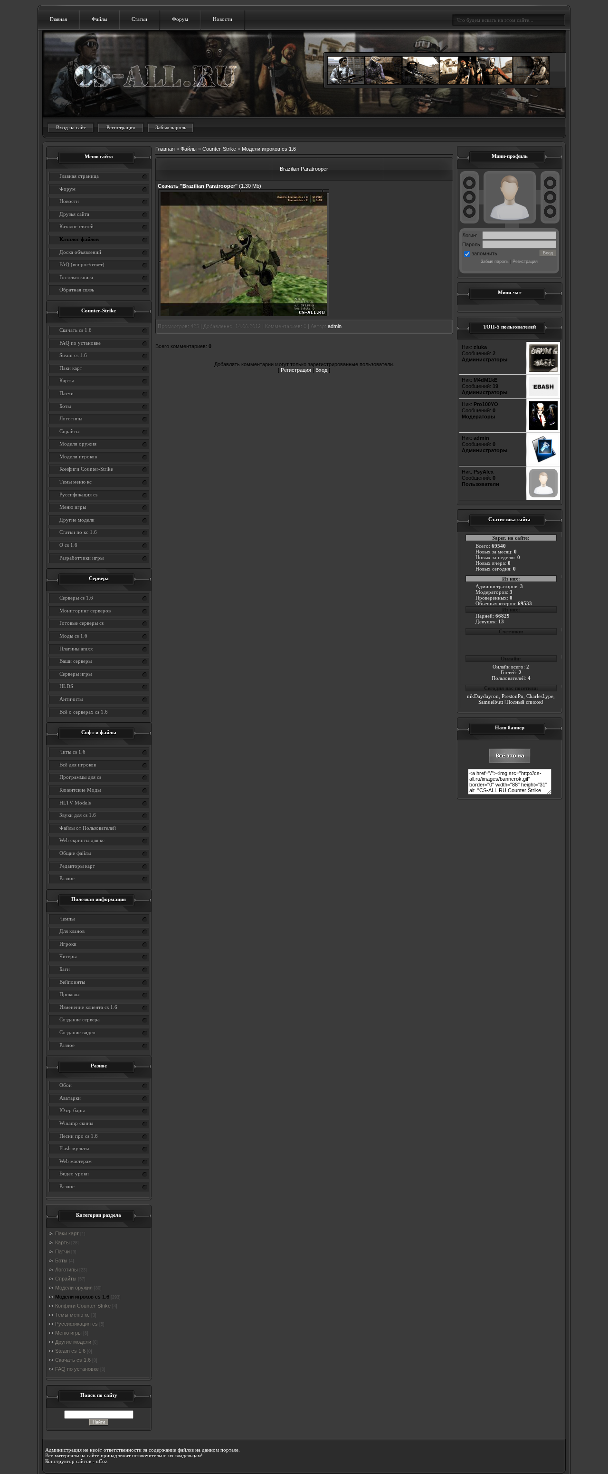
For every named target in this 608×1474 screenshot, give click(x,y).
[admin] (543, 462)
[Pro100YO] (543, 428)
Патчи (62, 1251)
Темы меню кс (72, 1315)
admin (335, 326)
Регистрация (120, 127)
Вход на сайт (71, 127)
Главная (58, 19)
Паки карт (67, 1233)
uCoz (101, 1461)
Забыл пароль (170, 127)
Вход (321, 370)
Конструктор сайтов (68, 1461)
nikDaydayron (483, 696)
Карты (62, 1242)
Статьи (139, 19)
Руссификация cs (76, 1324)
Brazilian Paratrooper (304, 169)
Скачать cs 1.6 (73, 1360)
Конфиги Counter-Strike (83, 1306)
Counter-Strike (219, 149)
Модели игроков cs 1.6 (82, 1296)
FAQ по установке (77, 1369)
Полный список (524, 702)
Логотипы (66, 1269)
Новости (222, 19)
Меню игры (68, 1333)
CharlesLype (539, 696)
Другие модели (73, 1342)
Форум (180, 19)
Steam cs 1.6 (70, 1351)
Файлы (99, 19)
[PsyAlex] (543, 495)
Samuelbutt (490, 702)
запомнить (484, 253)
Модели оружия (74, 1287)
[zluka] (543, 370)
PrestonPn (512, 696)
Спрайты (65, 1278)
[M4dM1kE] (543, 394)
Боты (61, 1260)
